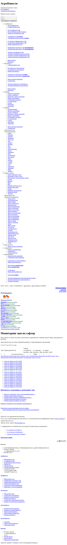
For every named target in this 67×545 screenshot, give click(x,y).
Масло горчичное (13, 208)
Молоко (10, 144)
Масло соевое (12, 221)
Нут (9, 146)
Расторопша (11, 155)
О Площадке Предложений (16, 257)
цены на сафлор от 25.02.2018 (13, 366)
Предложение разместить (11, 513)
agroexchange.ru (5, 505)
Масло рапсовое (13, 214)
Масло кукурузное (13, 210)
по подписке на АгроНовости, (15, 432)
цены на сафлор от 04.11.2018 (13, 363)
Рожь (9, 158)
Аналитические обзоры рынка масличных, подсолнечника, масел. (18, 357)
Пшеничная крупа (13, 233)
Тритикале (11, 166)
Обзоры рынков (12, 109)
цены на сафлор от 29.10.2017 (13, 372)
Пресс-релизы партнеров (15, 79)
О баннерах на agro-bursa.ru (16, 69)
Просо (10, 150)
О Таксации (11, 270)
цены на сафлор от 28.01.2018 (13, 369)
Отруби (10, 230)
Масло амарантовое (14, 206)
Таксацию (13, 275)
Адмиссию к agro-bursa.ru (18, 74)
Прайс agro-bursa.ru (13, 71)
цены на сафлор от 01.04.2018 (13, 364)
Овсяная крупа (12, 229)
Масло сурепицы (13, 222)
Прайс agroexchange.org (15, 271)
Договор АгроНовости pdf (15, 52)
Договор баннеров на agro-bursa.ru (18, 85)
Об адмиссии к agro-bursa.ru (16, 68)
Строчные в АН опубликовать (13, 485)
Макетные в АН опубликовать (13, 487)
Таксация (7, 522)
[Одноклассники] (63, 441)
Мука (9, 224)
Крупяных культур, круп (15, 176)
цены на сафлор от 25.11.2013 (13, 382)
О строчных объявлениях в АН (17, 41)
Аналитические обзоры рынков (10, 329)
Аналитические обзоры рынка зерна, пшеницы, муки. (15, 356)
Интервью (11, 104)
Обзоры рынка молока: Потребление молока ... (18, 397)
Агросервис (60, 288)
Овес (9, 147)
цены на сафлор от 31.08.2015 (13, 375)
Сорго (10, 163)
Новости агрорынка (14, 93)
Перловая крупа (12, 232)
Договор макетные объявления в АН (19, 57)
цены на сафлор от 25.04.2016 (13, 374)
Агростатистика (12, 253)
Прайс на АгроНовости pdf (16, 33)
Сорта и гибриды (13, 95)
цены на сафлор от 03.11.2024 (13, 361)
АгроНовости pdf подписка (18, 38)
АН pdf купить (8, 466)
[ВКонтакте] (60, 441)
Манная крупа (12, 205)
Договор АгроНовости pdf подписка (18, 54)
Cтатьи (10, 103)
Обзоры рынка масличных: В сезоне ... (15, 399)
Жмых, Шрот (12, 202)
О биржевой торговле (14, 100)
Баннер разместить (9, 515)
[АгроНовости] (5, 9)
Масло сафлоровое (13, 219)
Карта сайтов (12, 60)
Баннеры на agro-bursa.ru (19, 76)
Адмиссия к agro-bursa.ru (8, 11)
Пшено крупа (12, 235)
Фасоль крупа (12, 238)
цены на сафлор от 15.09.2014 (13, 378)
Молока (10, 181)
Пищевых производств (14, 190)
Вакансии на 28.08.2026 (11, 540)
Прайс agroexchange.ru (14, 262)
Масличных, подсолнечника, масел (18, 178)
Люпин (10, 143)
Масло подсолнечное (14, 213)
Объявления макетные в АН (21, 49)
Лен (9, 141)
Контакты (11, 62)
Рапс (9, 154)
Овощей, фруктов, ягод (15, 186)
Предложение (15, 265)
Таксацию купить (9, 525)
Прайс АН (7, 464)
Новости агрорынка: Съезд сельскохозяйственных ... (19, 394)
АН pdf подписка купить (11, 467)
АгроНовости (4, 456)
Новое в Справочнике (14, 249)
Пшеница (11, 152)
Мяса (9, 182)
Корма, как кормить (13, 98)
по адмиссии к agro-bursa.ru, (14, 430)
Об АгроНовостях (13, 25)
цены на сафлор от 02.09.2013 (13, 385)
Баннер (13, 267)
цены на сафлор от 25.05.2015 (13, 377)
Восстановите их (20, 423)
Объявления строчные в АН (21, 47)
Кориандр (11, 138)
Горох (9, 133)
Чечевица (11, 168)
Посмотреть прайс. (7, 437)
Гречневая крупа (13, 200)
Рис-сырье (11, 157)
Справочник (11, 81)
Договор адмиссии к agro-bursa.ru (18, 84)
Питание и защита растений (16, 96)
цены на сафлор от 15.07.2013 (13, 386)
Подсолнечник (12, 149)
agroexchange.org (5, 518)
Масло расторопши (13, 216)
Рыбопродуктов (12, 192)
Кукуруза (10, 139)
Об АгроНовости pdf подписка (17, 32)
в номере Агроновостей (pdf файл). (16, 434)
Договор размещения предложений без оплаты (22, 278)
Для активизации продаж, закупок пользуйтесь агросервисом (20, 410)
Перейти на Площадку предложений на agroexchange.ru (16, 403)
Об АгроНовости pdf (14, 30)
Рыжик (10, 160)
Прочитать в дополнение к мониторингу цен (18, 390)
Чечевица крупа (12, 240)
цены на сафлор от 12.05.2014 (13, 380)
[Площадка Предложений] (6, 300)
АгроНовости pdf (15, 36)
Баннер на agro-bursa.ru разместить (14, 501)
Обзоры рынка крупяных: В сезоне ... (15, 400)
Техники (10, 193)
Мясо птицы (11, 225)
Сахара (10, 179)
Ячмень (10, 171)
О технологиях (12, 101)
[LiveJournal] (65, 441)
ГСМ (9, 243)
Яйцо (9, 169)
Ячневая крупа (12, 241)
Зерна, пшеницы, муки (14, 174)
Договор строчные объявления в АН (18, 55)
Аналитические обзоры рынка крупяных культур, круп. (44, 356)
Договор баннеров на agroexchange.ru (19, 279)
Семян (10, 189)
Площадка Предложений (15, 256)
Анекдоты (11, 106)
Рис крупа (11, 236)
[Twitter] (61, 441)
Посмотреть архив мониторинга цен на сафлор (15, 408)
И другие (38, 357)
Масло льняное (12, 211)
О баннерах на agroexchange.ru (17, 260)
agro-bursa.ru (4, 490)
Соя (9, 165)
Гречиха (10, 136)
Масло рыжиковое (13, 217)
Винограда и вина (13, 187)
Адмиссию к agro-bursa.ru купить (14, 500)
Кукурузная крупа (13, 203)
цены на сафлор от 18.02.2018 (13, 367)
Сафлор (10, 162)
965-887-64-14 (8, 536)
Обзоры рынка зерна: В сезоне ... (14, 396)
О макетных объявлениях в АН (17, 43)
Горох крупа (11, 198)
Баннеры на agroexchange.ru (12, 510)
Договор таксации (13, 281)
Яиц (9, 184)
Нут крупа (11, 227)
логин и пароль (59, 418)
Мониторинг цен (9, 459)
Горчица (10, 135)
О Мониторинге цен (14, 27)
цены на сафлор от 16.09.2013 (13, 383)
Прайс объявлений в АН (15, 44)
